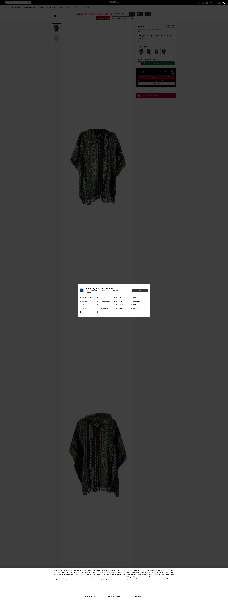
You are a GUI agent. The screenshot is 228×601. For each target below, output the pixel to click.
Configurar (138, 596)
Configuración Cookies (99, 580)
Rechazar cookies (114, 596)
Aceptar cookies (90, 596)
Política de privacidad (140, 580)
